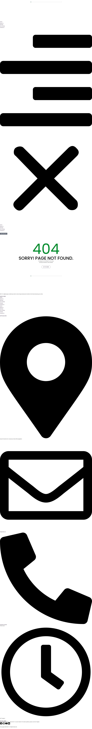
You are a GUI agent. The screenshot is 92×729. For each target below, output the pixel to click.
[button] (46, 126)
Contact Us (2, 27)
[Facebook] (1, 723)
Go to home (46, 266)
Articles (1, 303)
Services (1, 24)
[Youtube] (6, 723)
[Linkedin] (9, 723)
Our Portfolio (2, 26)
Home (1, 21)
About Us (1, 23)
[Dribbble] (4, 723)
